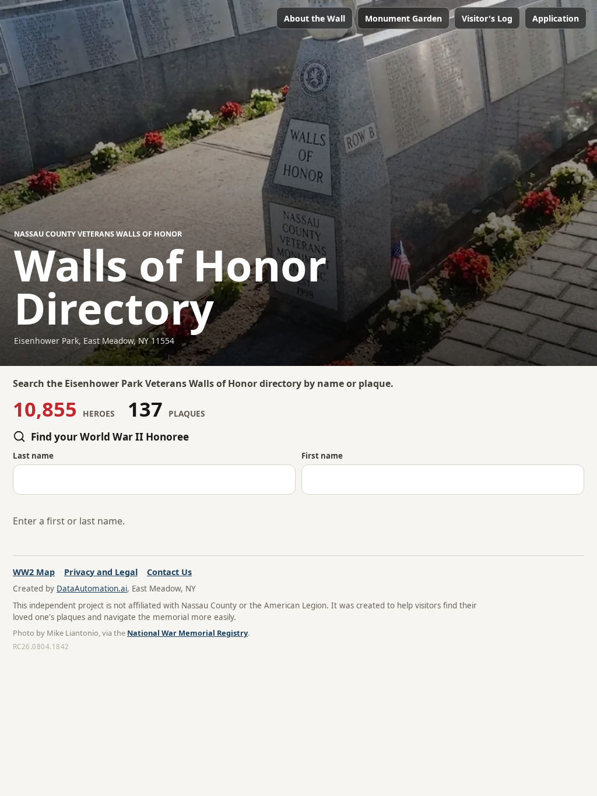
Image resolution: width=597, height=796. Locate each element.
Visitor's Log (487, 18)
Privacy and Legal (101, 571)
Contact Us (169, 571)
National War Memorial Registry (187, 633)
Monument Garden (403, 18)
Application (555, 18)
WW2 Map (34, 571)
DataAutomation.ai (92, 588)
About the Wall (314, 18)
